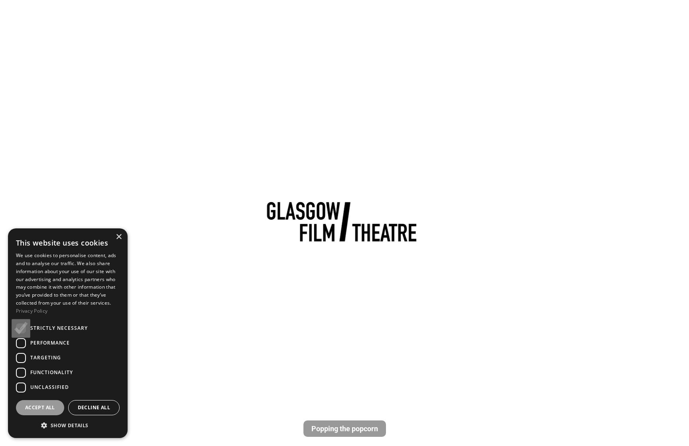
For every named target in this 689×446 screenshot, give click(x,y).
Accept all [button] (40, 407)
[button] (68, 425)
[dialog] (68, 333)
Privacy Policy (31, 310)
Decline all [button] (94, 407)
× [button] (119, 237)
